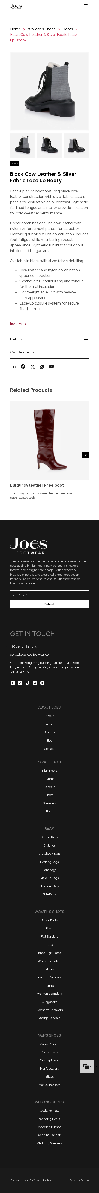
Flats (49, 945)
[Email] (51, 366)
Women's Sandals (49, 993)
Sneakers (49, 803)
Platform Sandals (49, 977)
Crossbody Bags (49, 853)
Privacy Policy (79, 1180)
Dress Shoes (49, 1052)
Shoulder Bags (49, 886)
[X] (32, 366)
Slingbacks (49, 1002)
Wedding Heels (49, 1119)
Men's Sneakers (49, 1085)
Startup (49, 732)
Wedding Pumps (49, 1127)
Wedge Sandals (49, 1018)
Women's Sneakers (49, 1010)
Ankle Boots (49, 920)
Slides (49, 1076)
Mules (49, 969)
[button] (49, 91)
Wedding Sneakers (49, 1143)
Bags (49, 811)
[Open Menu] (86, 6)
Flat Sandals (49, 936)
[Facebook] (23, 366)
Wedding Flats (49, 1110)
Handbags (49, 870)
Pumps (49, 778)
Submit (49, 604)
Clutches (49, 845)
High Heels (49, 770)
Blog (49, 740)
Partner (49, 724)
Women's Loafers (49, 961)
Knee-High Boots (49, 953)
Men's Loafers (49, 1068)
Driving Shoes (49, 1060)
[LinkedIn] (13, 366)
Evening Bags (49, 862)
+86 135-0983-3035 (23, 646)
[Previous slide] (13, 455)
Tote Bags (49, 894)
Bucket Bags (49, 837)
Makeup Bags (49, 878)
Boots (49, 795)
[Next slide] (85, 455)
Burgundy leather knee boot (37, 485)
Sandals (49, 787)
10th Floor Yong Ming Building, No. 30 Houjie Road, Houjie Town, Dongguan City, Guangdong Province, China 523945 (45, 667)
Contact (49, 748)
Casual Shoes (49, 1044)
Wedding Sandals (49, 1135)
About (49, 716)
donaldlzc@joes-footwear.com (31, 654)
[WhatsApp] (42, 366)
